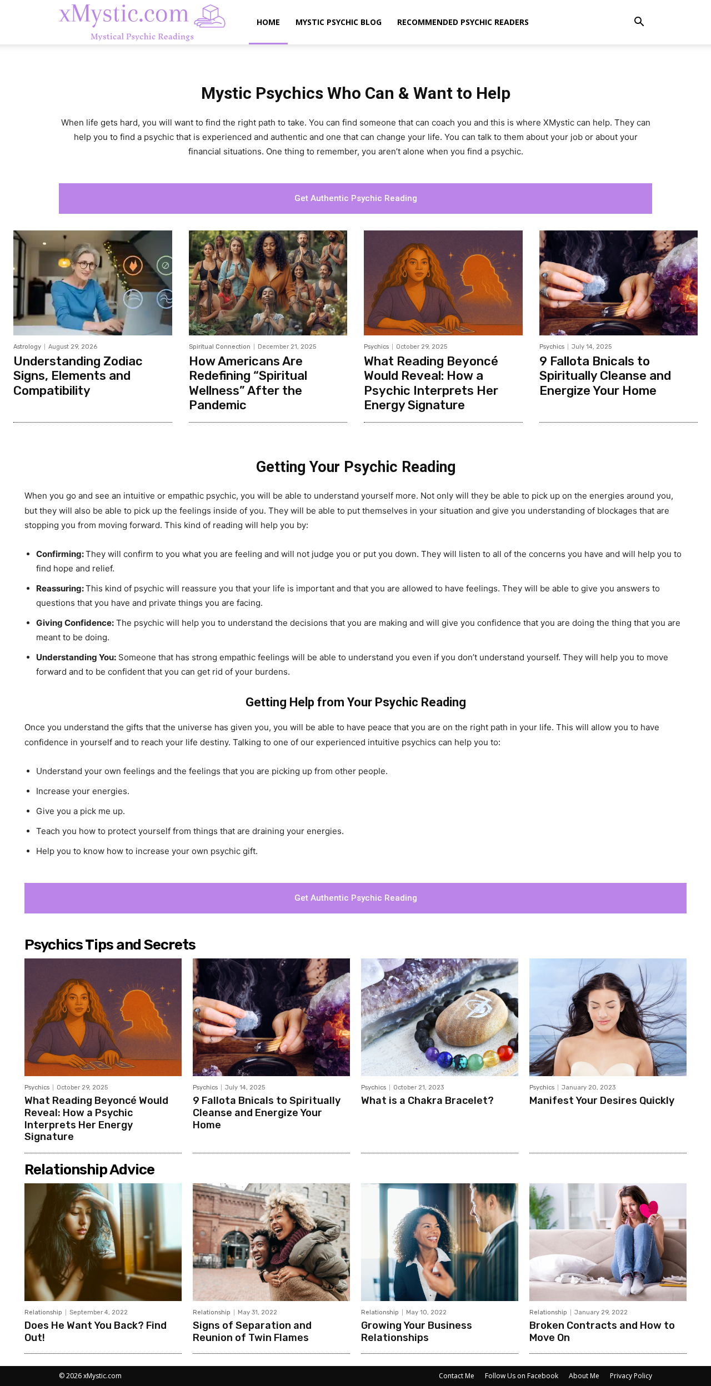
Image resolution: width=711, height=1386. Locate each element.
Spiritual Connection (220, 347)
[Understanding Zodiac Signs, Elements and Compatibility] (92, 282)
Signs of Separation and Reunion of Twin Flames (252, 1331)
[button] (638, 23)
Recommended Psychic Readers (463, 22)
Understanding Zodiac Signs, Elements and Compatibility (78, 376)
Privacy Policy (631, 1375)
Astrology (27, 347)
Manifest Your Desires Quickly (601, 1100)
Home (268, 22)
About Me (584, 1375)
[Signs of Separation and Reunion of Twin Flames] (271, 1242)
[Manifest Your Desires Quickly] (608, 1017)
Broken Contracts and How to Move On (602, 1331)
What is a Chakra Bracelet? (427, 1100)
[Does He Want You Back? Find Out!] (103, 1242)
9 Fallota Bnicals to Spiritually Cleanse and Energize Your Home (605, 376)
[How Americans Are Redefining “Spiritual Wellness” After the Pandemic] (268, 282)
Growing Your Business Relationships (416, 1331)
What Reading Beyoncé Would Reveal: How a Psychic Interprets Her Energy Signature (431, 383)
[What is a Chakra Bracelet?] (439, 1017)
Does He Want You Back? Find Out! (95, 1331)
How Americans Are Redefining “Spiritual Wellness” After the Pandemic (248, 383)
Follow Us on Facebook (521, 1375)
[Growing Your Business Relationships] (439, 1242)
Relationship (43, 1312)
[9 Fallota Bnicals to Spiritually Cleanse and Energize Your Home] (618, 282)
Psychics (376, 347)
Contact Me (456, 1375)
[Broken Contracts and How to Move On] (608, 1242)
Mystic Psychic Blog (339, 22)
